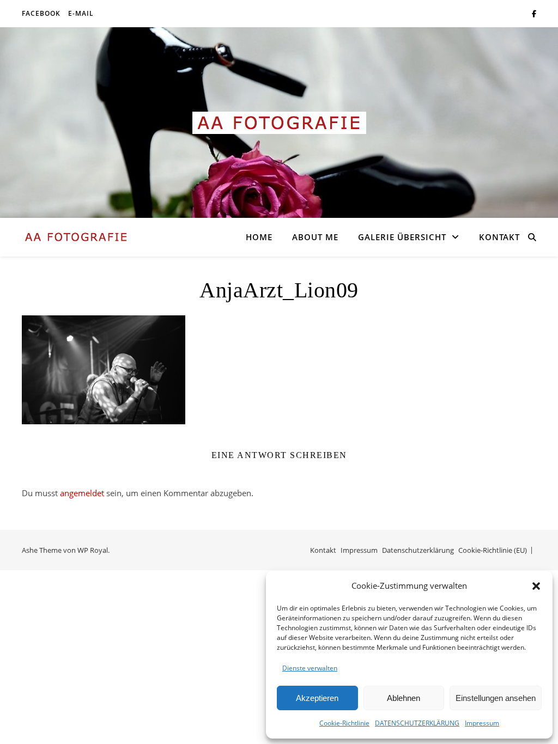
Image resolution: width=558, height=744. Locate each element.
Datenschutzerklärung (418, 550)
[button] (536, 586)
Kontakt (499, 236)
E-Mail (81, 13)
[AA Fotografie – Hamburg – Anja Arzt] (279, 123)
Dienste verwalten (309, 668)
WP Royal (92, 550)
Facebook (41, 13)
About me (315, 236)
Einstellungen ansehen (496, 698)
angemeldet (82, 492)
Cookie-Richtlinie (344, 723)
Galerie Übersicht (402, 236)
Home (259, 236)
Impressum (482, 723)
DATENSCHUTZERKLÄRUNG (417, 723)
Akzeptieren (317, 698)
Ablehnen (403, 698)
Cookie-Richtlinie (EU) (492, 550)
